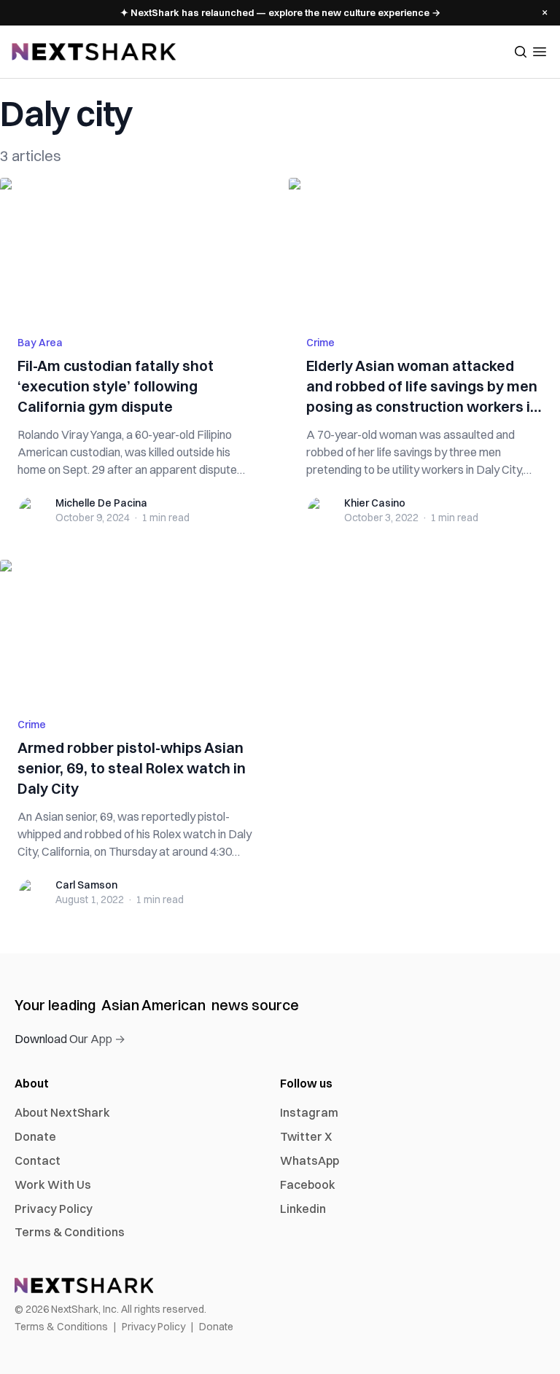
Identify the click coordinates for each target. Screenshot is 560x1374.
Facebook (307, 1184)
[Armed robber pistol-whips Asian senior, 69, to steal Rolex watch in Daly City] (135, 630)
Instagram (309, 1112)
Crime (320, 342)
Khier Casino (374, 503)
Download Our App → (70, 1038)
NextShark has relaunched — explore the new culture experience (280, 12)
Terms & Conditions (70, 1232)
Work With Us (53, 1184)
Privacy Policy (54, 1208)
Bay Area (40, 342)
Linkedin (303, 1208)
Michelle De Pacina (101, 503)
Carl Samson (86, 884)
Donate (35, 1136)
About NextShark (62, 1112)
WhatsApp (309, 1160)
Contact (38, 1160)
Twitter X (306, 1136)
